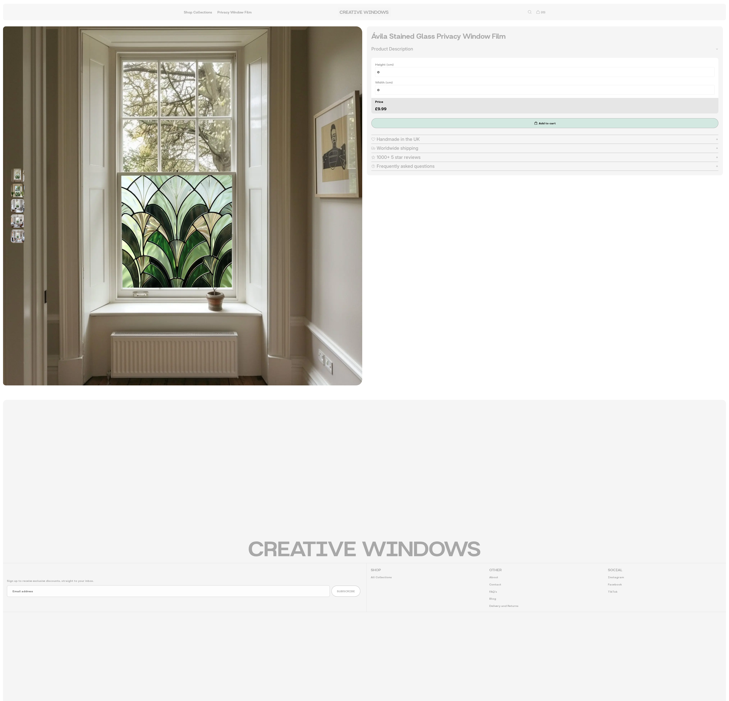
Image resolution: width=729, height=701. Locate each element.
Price (379, 101)
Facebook (615, 584)
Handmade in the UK (398, 139)
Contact (495, 584)
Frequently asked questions (406, 166)
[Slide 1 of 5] (17, 175)
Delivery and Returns (503, 605)
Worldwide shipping (397, 148)
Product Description (392, 49)
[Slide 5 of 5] (17, 236)
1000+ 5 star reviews (399, 157)
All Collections (381, 577)
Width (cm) (384, 82)
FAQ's (493, 591)
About (493, 577)
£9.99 (381, 108)
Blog (492, 598)
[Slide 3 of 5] (17, 206)
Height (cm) (384, 64)
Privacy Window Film (234, 12)
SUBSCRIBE (346, 591)
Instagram (616, 577)
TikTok (612, 591)
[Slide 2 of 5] (17, 191)
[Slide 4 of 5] (17, 221)
